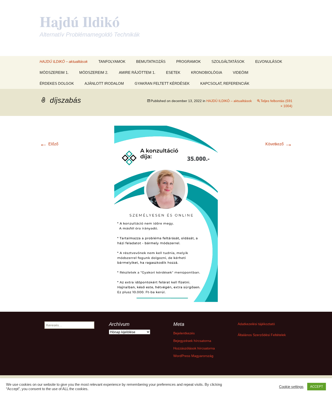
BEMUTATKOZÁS (151, 61)
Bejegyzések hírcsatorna (192, 341)
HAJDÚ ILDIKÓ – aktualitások (64, 61)
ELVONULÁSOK (268, 61)
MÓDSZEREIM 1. (54, 72)
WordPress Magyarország (193, 356)
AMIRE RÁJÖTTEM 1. (137, 72)
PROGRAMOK (188, 61)
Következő (278, 144)
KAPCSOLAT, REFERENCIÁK (224, 83)
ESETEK (173, 72)
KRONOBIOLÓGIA (206, 72)
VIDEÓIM (240, 72)
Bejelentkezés (184, 333)
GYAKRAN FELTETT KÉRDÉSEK (162, 83)
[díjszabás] (166, 213)
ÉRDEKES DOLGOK (57, 83)
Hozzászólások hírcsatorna (194, 348)
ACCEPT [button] (316, 386)
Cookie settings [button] (291, 387)
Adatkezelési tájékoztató (256, 324)
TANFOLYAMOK (111, 61)
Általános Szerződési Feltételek (262, 335)
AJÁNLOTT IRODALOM (104, 83)
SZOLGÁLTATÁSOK (228, 61)
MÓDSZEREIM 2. (93, 72)
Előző (49, 144)
